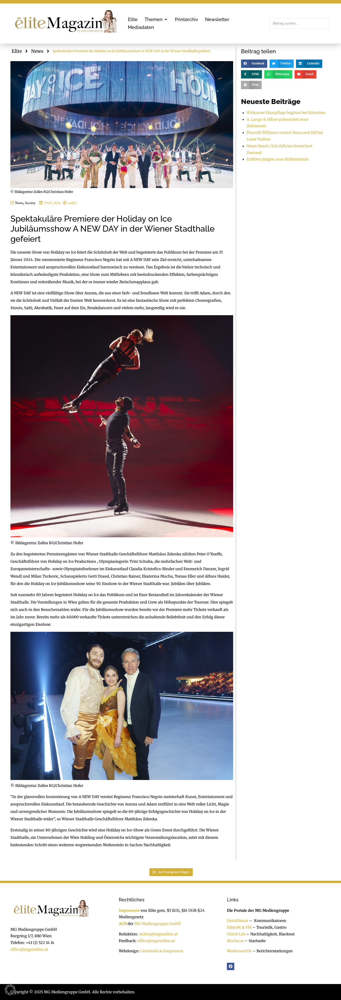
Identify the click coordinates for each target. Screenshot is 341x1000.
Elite (17, 51)
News (37, 51)
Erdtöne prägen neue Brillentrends (278, 159)
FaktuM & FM (239, 927)
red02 (72, 202)
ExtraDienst (237, 920)
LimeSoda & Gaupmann (161, 951)
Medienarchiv (239, 951)
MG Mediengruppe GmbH (157, 923)
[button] (156, 19)
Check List (236, 934)
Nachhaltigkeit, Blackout (270, 934)
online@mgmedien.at (158, 934)
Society (30, 202)
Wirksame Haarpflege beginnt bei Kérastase (286, 112)
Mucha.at (235, 940)
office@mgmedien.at (29, 949)
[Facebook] (230, 966)
